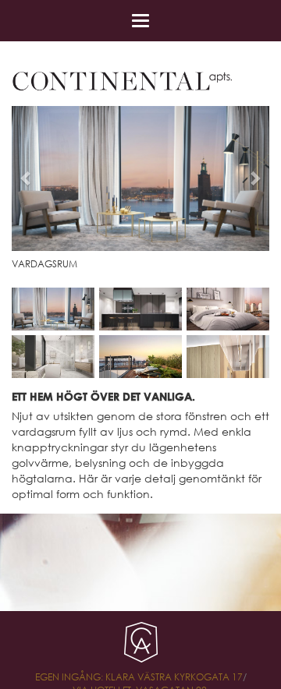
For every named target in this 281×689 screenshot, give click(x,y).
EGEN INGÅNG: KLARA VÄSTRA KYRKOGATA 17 (139, 677)
